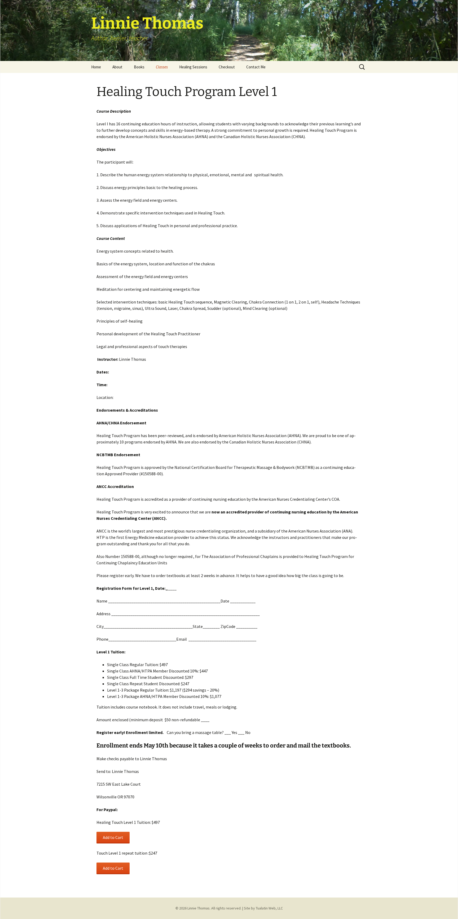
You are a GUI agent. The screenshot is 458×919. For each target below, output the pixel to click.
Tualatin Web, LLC (269, 908)
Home (96, 66)
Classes (162, 66)
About (117, 66)
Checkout (227, 66)
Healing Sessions (193, 66)
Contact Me (256, 66)
